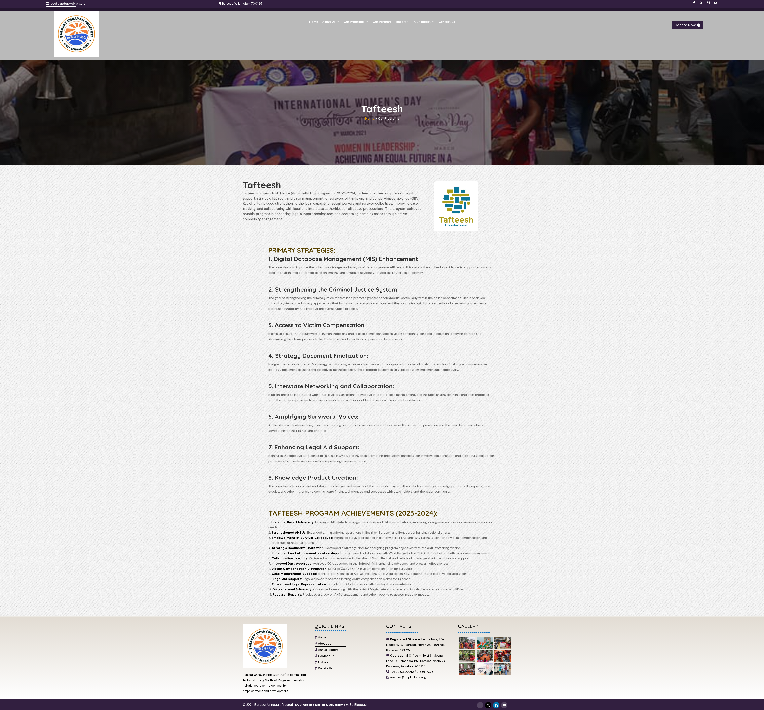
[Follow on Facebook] (480, 705)
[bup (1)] (467, 674)
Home (313, 22)
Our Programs (354, 22)
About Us (328, 22)
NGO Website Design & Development (321, 705)
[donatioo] (502, 674)
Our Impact (422, 22)
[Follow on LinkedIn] (496, 705)
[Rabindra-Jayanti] (485, 674)
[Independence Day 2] (485, 648)
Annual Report (328, 650)
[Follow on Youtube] (504, 705)
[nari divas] (502, 648)
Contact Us (447, 22)
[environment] (467, 661)
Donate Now (685, 25)
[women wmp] (467, 648)
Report (401, 22)
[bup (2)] (485, 661)
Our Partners (382, 22)
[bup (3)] (502, 661)
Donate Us (325, 668)
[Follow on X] (488, 705)
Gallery (323, 662)
